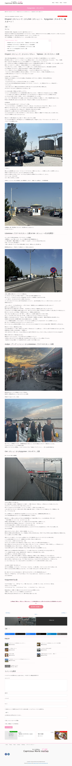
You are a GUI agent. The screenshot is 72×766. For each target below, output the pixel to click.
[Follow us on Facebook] (6, 754)
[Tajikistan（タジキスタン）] (11, 734)
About (15, 744)
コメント (7, 678)
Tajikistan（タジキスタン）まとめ (25, 733)
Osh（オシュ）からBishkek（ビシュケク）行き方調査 (51, 643)
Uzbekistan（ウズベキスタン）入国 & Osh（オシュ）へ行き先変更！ (21, 44)
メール (7, 698)
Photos (10, 744)
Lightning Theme (35, 763)
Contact (18, 744)
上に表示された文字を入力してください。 (13, 715)
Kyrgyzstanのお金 (11, 50)
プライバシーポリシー (30, 744)
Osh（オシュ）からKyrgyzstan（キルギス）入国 (17, 48)
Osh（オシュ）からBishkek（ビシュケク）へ (17, 643)
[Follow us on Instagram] (8, 754)
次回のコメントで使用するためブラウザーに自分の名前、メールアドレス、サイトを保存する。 (25, 709)
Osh (16, 666)
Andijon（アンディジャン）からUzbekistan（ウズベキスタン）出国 (21, 46)
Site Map (23, 744)
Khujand (13, 666)
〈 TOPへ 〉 (36, 614)
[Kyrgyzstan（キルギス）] (61, 735)
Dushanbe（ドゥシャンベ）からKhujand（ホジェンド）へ (19, 659)
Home (7, 744)
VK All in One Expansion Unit (43, 763)
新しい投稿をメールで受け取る (12, 723)
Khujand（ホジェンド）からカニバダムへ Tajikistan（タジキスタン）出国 (22, 42)
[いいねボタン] (6, 27)
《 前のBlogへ (7, 612)
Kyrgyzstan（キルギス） (62, 16)
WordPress (29, 763)
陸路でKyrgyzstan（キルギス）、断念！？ (48, 653)
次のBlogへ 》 (64, 612)
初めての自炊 (11, 653)
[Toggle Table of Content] (49, 41)
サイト (6, 703)
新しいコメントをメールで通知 (12, 720)
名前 (6, 693)
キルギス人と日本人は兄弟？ (46, 648)
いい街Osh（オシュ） (13, 648)
